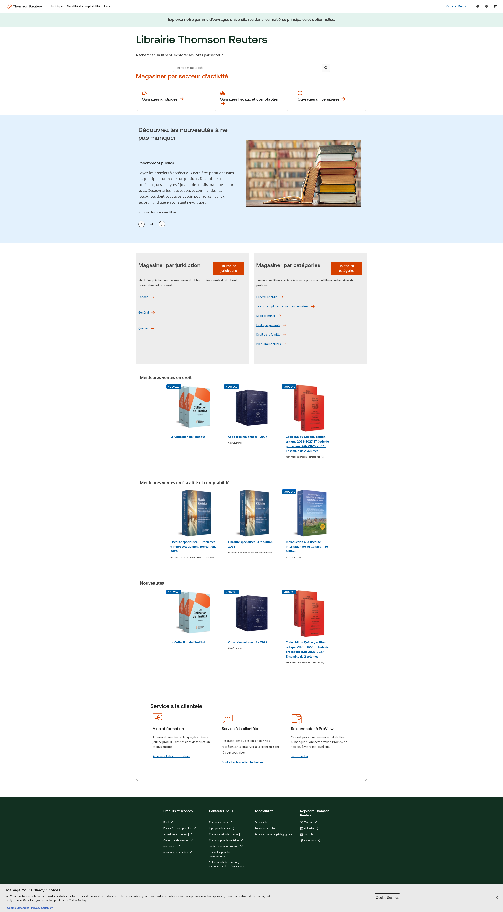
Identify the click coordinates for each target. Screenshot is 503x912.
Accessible (261, 822)
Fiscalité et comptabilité (177, 828)
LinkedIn (309, 828)
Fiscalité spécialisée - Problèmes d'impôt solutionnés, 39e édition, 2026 (193, 546)
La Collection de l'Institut (187, 437)
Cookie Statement (18, 907)
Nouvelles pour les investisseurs (220, 854)
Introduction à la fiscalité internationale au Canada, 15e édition (307, 546)
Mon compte (170, 846)
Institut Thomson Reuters (224, 846)
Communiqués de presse (224, 834)
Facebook (310, 840)
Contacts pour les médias (224, 840)
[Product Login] (486, 6)
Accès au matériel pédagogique (273, 834)
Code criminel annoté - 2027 (247, 437)
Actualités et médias (175, 834)
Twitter (308, 822)
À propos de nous (219, 828)
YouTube (309, 834)
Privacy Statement (41, 907)
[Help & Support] (478, 6)
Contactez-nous (218, 822)
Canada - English (457, 6)
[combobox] (247, 68)
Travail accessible (265, 828)
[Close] (496, 897)
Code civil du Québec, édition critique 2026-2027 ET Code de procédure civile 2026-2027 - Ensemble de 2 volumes (307, 444)
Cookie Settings (387, 897)
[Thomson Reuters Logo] (25, 6)
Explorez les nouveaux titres (157, 212)
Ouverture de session (176, 840)
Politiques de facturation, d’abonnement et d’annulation (226, 864)
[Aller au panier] (495, 6)
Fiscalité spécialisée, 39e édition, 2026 (251, 544)
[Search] (326, 68)
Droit (166, 822)
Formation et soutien (175, 852)
